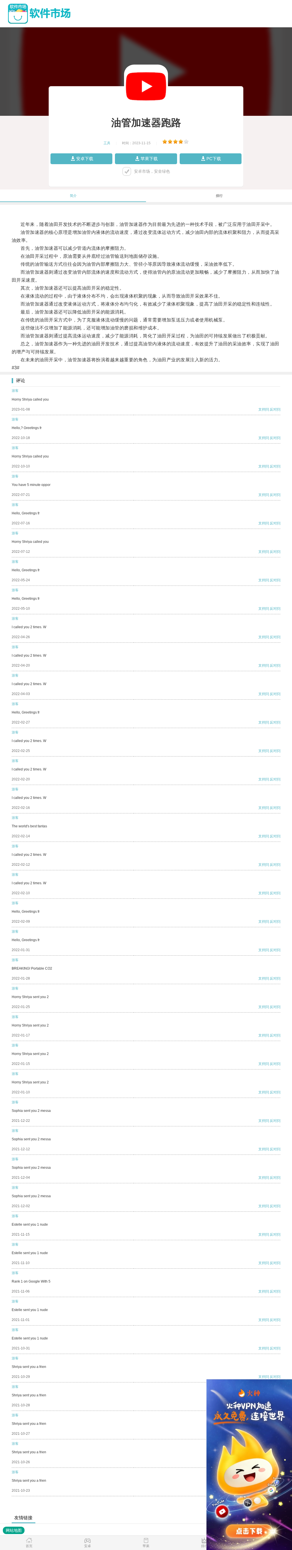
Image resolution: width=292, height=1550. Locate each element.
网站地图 (14, 1530)
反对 (273, 409)
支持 (261, 409)
